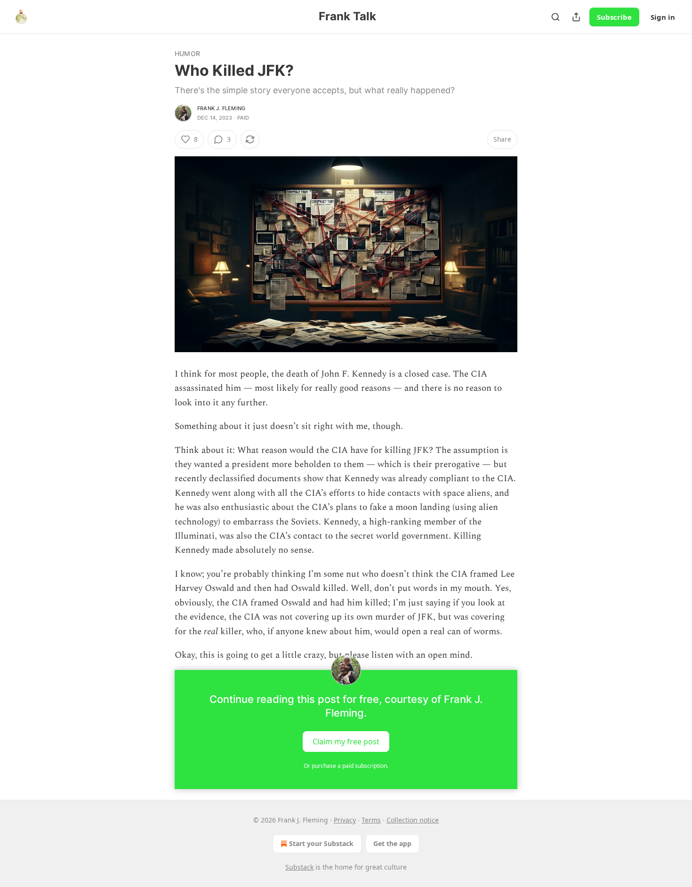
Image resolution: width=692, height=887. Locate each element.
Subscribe (614, 17)
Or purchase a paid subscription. (346, 766)
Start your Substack (321, 843)
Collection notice (412, 819)
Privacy (345, 819)
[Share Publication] (576, 17)
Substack (299, 867)
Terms (371, 819)
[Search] (555, 17)
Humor (187, 53)
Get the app (392, 843)
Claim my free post (346, 741)
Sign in (663, 17)
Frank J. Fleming (221, 108)
